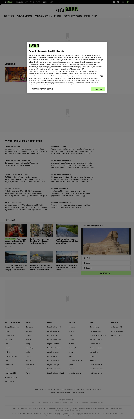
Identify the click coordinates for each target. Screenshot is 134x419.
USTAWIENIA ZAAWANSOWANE (42, 89)
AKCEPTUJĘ (98, 89)
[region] (67, 67)
